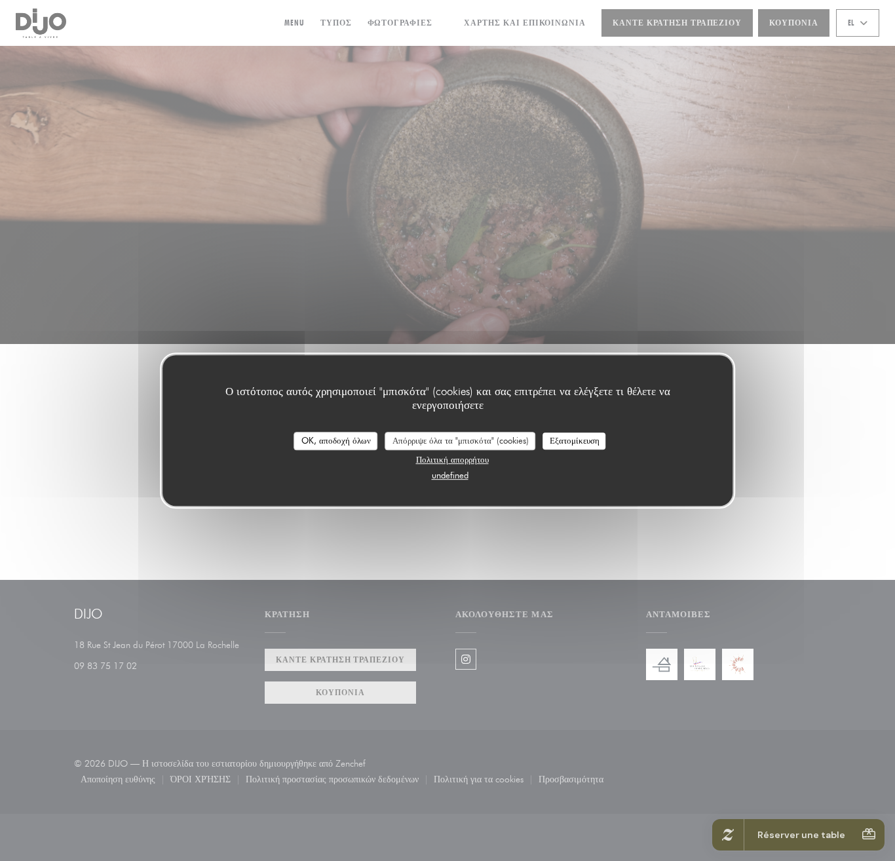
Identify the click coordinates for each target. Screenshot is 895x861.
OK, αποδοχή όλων (336, 440)
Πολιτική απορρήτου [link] (452, 459)
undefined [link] (450, 475)
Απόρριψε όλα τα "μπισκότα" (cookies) (460, 440)
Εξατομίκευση (575, 440)
